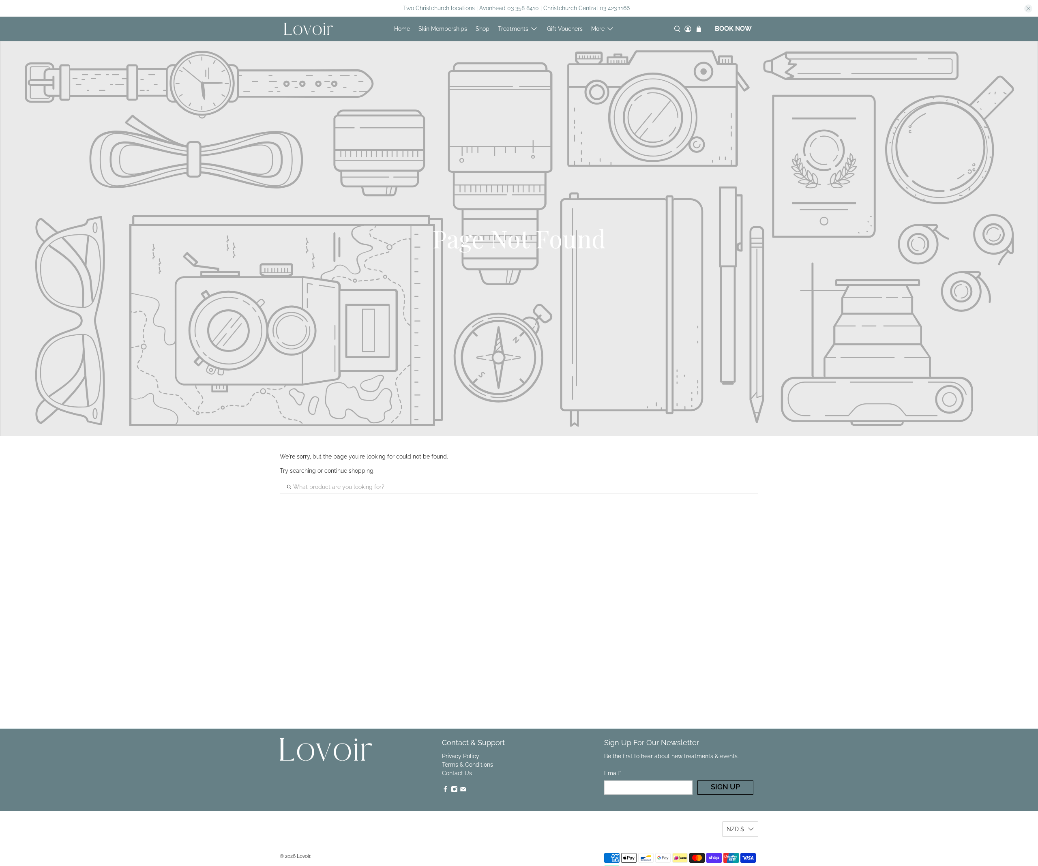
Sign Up (725, 787)
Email (612, 773)
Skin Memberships (442, 29)
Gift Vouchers (565, 29)
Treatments (513, 29)
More (598, 29)
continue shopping (348, 470)
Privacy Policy (460, 756)
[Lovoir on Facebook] (445, 790)
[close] (1028, 8)
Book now (733, 28)
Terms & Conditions (467, 764)
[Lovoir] (308, 28)
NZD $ (735, 829)
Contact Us (457, 773)
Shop (482, 29)
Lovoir (303, 856)
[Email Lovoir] (463, 790)
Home (402, 29)
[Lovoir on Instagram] (454, 790)
